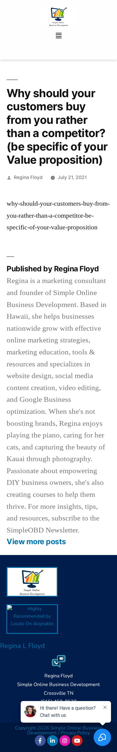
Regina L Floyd (22, 645)
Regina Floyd (28, 177)
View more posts (36, 541)
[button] (58, 35)
